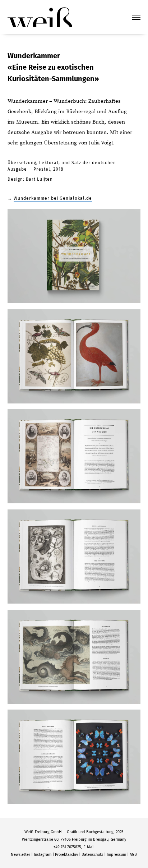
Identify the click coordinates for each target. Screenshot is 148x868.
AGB (133, 854)
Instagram (42, 854)
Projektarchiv (66, 854)
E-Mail (88, 847)
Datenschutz (92, 854)
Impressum (116, 854)
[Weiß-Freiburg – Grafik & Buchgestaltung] (40, 16)
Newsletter (20, 854)
